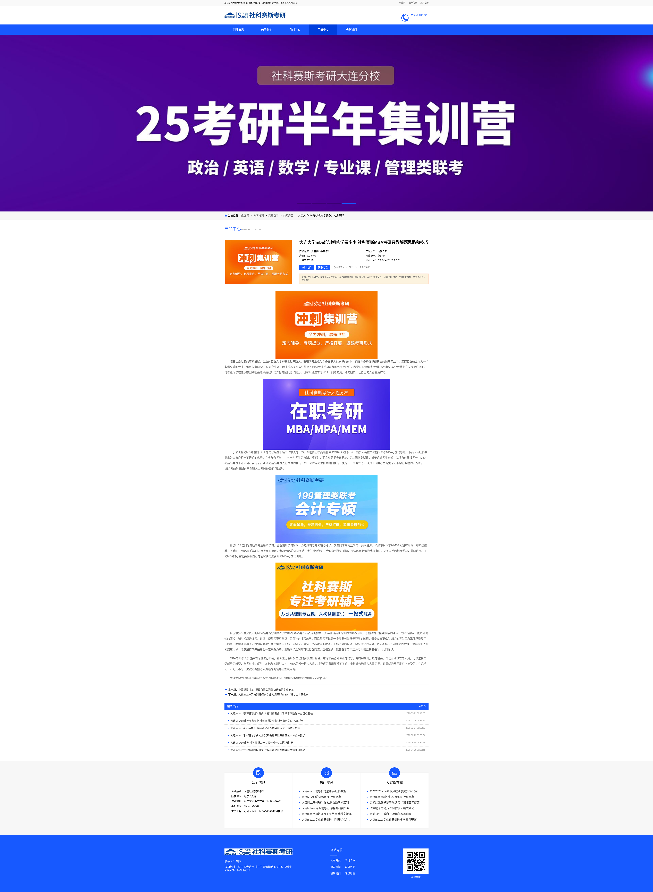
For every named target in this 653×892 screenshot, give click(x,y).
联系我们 (351, 29)
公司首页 (335, 860)
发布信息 (413, 3)
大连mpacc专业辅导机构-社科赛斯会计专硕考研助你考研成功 (339, 819)
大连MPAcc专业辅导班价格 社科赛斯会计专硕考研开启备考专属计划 (343, 808)
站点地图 (350, 873)
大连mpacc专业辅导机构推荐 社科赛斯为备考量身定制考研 (405, 819)
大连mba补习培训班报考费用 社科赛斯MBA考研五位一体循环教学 (342, 813)
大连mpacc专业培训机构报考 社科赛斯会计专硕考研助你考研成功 (267, 750)
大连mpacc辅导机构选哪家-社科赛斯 (324, 791)
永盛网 (402, 3)
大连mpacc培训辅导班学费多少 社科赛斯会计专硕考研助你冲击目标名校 (271, 713)
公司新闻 (335, 866)
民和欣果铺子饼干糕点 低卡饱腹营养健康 (395, 802)
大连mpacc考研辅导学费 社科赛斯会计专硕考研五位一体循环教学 (267, 735)
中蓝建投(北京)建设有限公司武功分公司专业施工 (266, 689)
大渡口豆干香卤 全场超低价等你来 (390, 813)
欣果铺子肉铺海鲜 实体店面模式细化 (392, 808)
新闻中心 (294, 29)
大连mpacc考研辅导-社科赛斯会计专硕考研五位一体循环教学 (265, 728)
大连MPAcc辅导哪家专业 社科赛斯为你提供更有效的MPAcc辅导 (267, 720)
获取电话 (323, 267)
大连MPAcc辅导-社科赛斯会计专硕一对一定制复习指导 (261, 742)
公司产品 (288, 215)
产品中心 (323, 29)
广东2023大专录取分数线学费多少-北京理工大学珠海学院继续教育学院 (413, 791)
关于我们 (266, 29)
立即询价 (306, 267)
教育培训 (259, 215)
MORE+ (422, 706)
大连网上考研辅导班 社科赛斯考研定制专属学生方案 (333, 802)
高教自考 (273, 215)
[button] (304, 203)
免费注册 (424, 3)
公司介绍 (350, 860)
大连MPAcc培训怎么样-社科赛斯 (321, 796)
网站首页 (238, 29)
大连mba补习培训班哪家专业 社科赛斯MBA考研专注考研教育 (273, 694)
